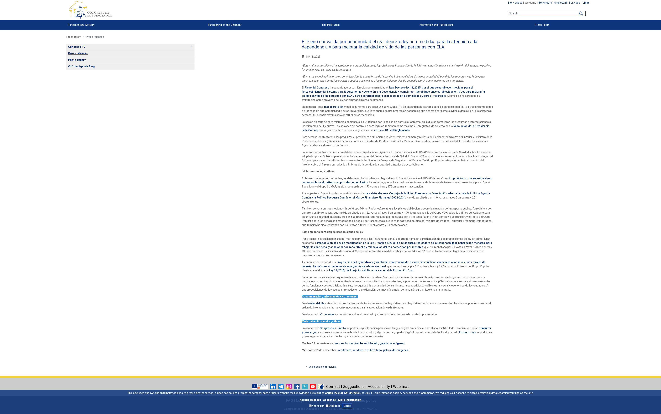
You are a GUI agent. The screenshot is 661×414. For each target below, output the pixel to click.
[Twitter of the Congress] (305, 386)
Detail (347, 405)
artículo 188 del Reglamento (392, 130)
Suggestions (354, 386)
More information (349, 399)
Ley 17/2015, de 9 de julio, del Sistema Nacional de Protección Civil (371, 270)
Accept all (330, 399)
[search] (547, 13)
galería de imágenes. (392, 343)
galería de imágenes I (396, 350)
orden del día (316, 303)
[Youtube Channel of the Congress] (313, 386)
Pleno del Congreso (317, 87)
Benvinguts (545, 2)
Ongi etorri (560, 2)
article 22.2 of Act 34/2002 (342, 393)
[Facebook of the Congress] (297, 386)
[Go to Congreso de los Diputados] (90, 10)
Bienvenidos (515, 2)
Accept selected (311, 399)
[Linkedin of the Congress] (273, 386)
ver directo (341, 343)
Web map (401, 386)
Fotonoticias (467, 332)
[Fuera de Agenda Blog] (320, 386)
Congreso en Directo (333, 328)
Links (586, 2)
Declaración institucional (323, 366)
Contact (333, 386)
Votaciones (327, 314)
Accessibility (379, 386)
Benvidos (574, 2)
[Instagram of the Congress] (289, 386)
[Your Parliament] (260, 386)
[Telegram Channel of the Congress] (281, 386)
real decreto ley (333, 106)
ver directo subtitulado (363, 343)
